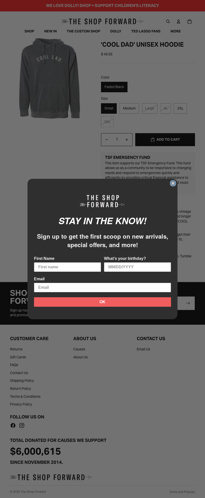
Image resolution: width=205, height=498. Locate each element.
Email (39, 279)
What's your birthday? (125, 258)
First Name (44, 258)
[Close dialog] (173, 183)
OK (103, 302)
